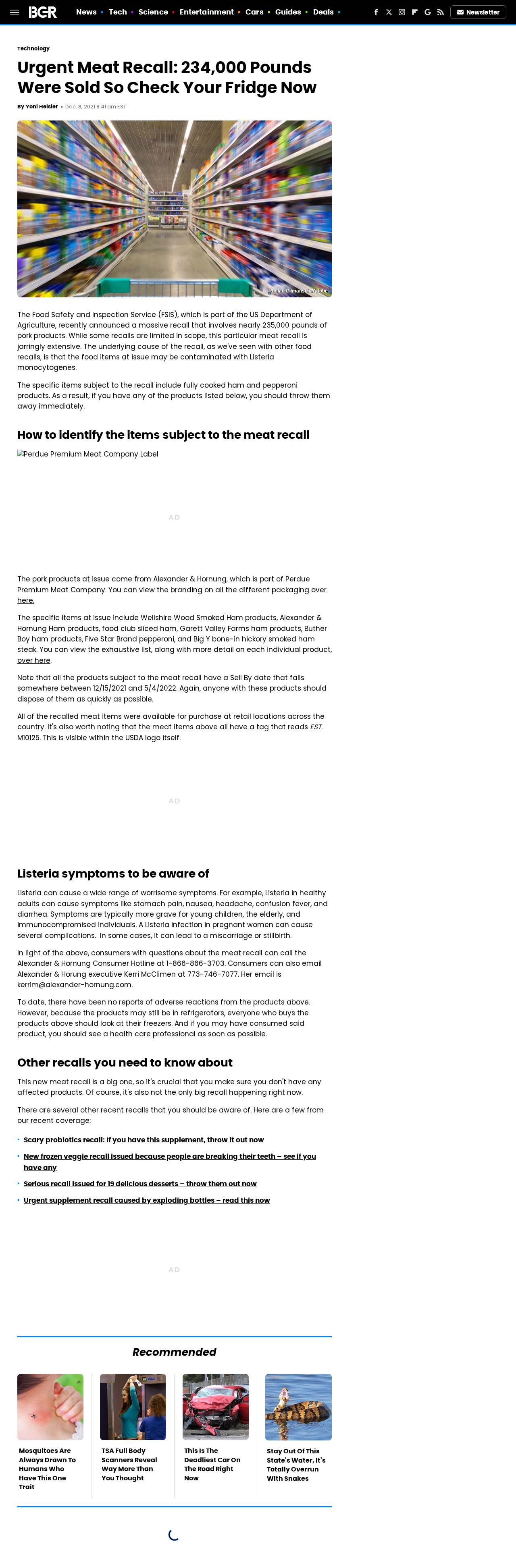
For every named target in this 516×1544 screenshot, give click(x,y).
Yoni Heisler (42, 106)
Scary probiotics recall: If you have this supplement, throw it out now (144, 1139)
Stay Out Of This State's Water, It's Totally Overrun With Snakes (296, 1464)
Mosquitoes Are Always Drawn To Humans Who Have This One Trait (47, 1468)
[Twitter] (389, 12)
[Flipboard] (415, 12)
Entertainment (207, 12)
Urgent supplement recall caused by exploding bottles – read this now (147, 1200)
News (86, 12)
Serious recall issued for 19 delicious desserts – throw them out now (140, 1183)
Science (153, 12)
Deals (323, 12)
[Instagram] (402, 12)
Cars (254, 12)
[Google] (427, 12)
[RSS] (440, 12)
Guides (288, 12)
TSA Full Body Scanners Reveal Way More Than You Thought (129, 1464)
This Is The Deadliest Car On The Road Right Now (212, 1464)
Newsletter (482, 12)
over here (33, 661)
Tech (118, 12)
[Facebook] (376, 12)
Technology (33, 48)
